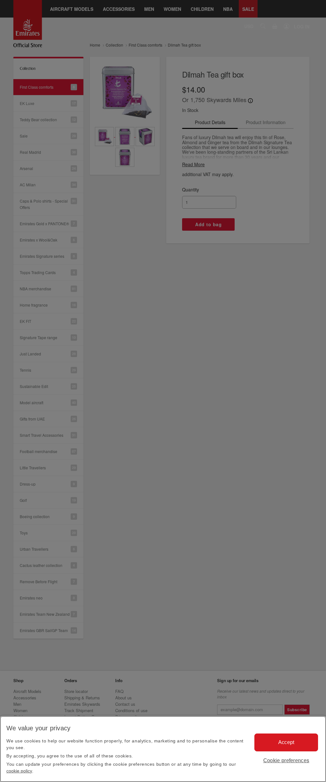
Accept (286, 742)
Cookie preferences (286, 760)
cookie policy (19, 770)
